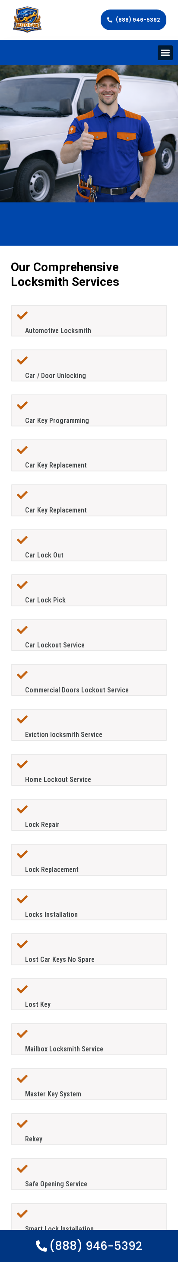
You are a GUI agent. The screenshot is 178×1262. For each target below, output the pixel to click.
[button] (165, 53)
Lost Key (38, 1004)
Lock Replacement (52, 869)
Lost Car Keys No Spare (60, 959)
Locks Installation (51, 914)
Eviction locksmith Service (63, 734)
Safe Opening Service (56, 1184)
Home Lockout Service (58, 779)
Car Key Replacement (56, 465)
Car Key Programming (57, 420)
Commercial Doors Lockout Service (77, 690)
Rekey (33, 1139)
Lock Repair (42, 824)
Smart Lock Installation (59, 1229)
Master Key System (53, 1094)
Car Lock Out (44, 555)
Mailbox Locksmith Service (64, 1049)
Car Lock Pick (45, 600)
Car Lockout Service (55, 645)
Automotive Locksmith (58, 331)
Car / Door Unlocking (55, 376)
